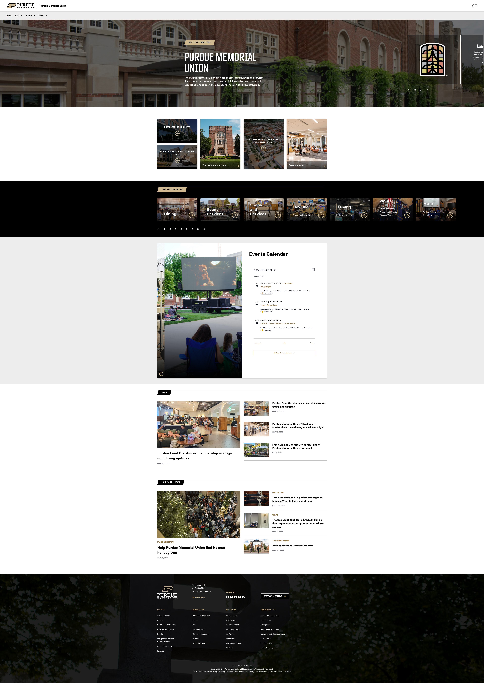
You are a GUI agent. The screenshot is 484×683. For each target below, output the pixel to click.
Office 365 (230, 638)
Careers (160, 620)
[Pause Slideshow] (161, 374)
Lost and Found (198, 629)
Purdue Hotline (266, 643)
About (41, 15)
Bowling (301, 207)
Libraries (160, 650)
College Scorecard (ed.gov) (259, 671)
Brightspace (230, 620)
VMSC (385, 201)
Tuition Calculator (198, 643)
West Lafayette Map (164, 615)
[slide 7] (198, 229)
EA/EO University (210, 671)
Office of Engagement (200, 634)
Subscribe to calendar (283, 352)
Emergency (265, 624)
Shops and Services (258, 209)
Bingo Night (265, 286)
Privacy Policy (276, 671)
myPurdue (230, 634)
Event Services (215, 211)
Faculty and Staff (232, 629)
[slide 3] (175, 229)
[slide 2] (420, 90)
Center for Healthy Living (167, 624)
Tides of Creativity (268, 305)
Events (29, 15)
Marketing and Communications (273, 634)
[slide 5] (187, 229)
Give (193, 624)
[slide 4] (181, 229)
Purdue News (266, 638)
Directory (160, 634)
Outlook (229, 647)
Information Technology (270, 629)
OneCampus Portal (233, 643)
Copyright (215, 669)
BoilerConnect (231, 615)
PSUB (427, 204)
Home (9, 15)
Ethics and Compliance (201, 615)
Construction (266, 620)
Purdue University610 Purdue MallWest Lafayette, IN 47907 (201, 588)
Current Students (232, 624)
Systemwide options (273, 596)
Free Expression (241, 671)
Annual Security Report (270, 615)
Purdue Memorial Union (53, 5)
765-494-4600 (198, 597)
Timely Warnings (267, 647)
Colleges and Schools (165, 629)
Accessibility (197, 671)
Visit (17, 15)
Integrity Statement (226, 671)
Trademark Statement (264, 669)
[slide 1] (415, 90)
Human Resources (164, 646)
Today (284, 343)
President (195, 638)
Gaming (343, 207)
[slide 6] (192, 229)
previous (409, 90)
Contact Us (287, 671)
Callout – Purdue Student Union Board (277, 323)
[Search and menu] (474, 6)
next (427, 90)
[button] (264, 145)
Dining (170, 213)
